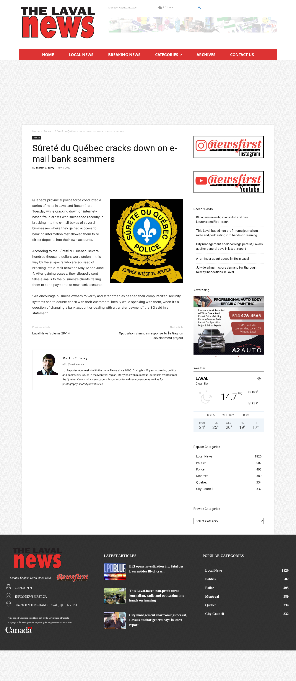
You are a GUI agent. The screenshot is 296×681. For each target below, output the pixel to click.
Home (36, 131)
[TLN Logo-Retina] (58, 22)
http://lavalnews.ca (73, 364)
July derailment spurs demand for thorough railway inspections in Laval (226, 270)
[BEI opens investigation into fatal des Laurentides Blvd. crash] (115, 571)
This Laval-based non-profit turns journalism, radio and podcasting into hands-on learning (227, 233)
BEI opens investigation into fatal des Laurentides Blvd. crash (222, 220)
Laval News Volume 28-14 (51, 333)
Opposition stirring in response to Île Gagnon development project (151, 335)
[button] (199, 7)
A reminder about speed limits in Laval (222, 258)
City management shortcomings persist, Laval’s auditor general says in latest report (229, 246)
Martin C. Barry (45, 167)
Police (47, 131)
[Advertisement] (148, 92)
